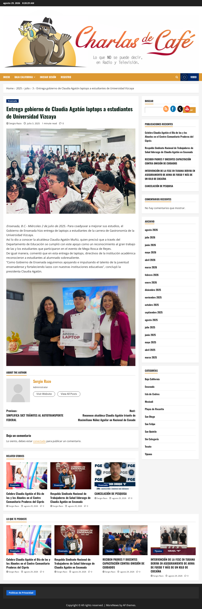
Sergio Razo (15, 123)
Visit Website (44, 394)
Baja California (24, 77)
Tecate (148, 446)
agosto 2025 (151, 320)
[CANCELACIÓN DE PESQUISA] (115, 475)
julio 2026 (150, 237)
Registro (66, 77)
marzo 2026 (151, 267)
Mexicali (149, 401)
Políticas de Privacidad (21, 592)
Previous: (34, 415)
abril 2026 (150, 260)
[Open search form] (177, 77)
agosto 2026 (151, 230)
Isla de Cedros (152, 394)
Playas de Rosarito (154, 409)
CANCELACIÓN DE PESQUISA (111, 494)
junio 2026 (150, 245)
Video (193, 77)
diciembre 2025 (153, 290)
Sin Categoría (152, 439)
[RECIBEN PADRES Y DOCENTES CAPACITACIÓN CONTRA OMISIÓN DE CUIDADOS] (125, 540)
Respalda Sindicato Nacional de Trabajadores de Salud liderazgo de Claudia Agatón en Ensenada (70, 497)
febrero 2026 (152, 275)
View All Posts (69, 394)
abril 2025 (150, 350)
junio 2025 (150, 335)
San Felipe (150, 424)
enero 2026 (151, 282)
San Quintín (151, 431)
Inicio (6, 77)
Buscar (149, 101)
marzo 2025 (151, 357)
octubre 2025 (152, 305)
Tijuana (148, 454)
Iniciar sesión (48, 77)
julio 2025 (150, 327)
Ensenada (12, 101)
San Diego (150, 416)
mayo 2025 (150, 342)
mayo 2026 (150, 252)
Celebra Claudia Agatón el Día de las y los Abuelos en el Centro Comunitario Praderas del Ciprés (25, 497)
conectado (39, 441)
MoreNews (112, 605)
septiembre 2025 (154, 312)
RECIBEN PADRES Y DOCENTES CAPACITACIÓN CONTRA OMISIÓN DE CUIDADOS (123, 563)
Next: (106, 415)
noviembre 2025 (153, 297)
